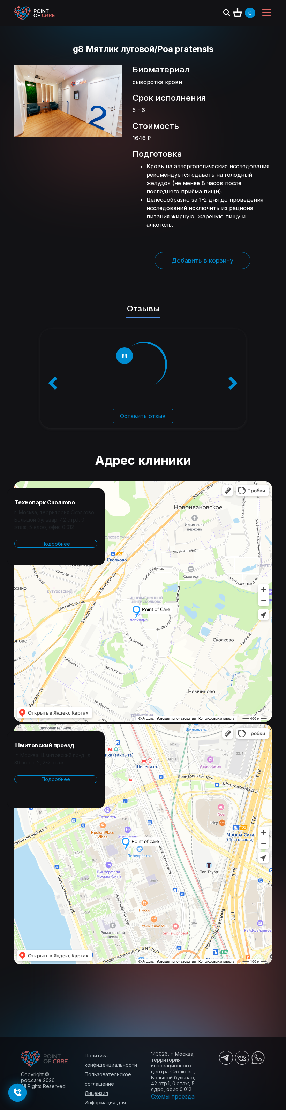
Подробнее (56, 544)
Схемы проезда (173, 1096)
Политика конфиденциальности (111, 1060)
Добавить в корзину (202, 260)
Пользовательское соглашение (108, 1079)
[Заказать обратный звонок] (17, 1092)
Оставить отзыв (143, 416)
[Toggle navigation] (266, 13)
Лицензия (96, 1093)
